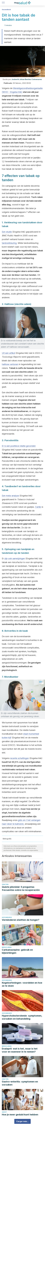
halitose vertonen (10, 364)
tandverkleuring (9, 243)
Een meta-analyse (10, 495)
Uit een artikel (8, 353)
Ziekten (5, 884)
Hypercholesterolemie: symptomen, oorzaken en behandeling (22, 1017)
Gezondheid (6, 9)
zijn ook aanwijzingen (14, 558)
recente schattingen (19, 758)
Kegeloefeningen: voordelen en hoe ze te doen (22, 984)
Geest (4, 1112)
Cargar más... (22, 1121)
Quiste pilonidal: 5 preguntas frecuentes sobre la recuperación (21, 888)
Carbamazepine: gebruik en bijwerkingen (17, 951)
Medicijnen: (7, 947)
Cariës (38, 507)
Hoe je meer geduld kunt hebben (20, 1114)
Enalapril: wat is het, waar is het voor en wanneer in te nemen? (20, 1050)
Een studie (7, 232)
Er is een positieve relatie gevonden (19, 446)
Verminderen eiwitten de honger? (20, 919)
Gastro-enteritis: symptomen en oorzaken (20, 1083)
